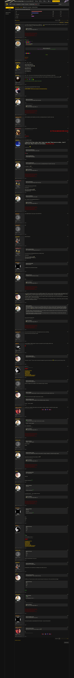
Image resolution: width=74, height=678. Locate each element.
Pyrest (16, 366)
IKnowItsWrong (17, 62)
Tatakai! (16, 343)
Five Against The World (28, 370)
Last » (67, 20)
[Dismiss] (68, 1)
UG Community (17, 7)
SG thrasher (17, 86)
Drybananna (17, 128)
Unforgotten (17, 75)
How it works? (66, 22)
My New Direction (27, 542)
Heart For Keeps (27, 373)
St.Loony (16, 262)
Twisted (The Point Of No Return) (30, 375)
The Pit (21, 7)
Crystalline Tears (27, 371)
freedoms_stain (17, 379)
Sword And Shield (27, 372)
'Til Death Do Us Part (28, 374)
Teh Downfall (17, 236)
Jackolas (16, 293)
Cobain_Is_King (17, 407)
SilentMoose (17, 180)
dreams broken (17, 24)
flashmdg (16, 213)
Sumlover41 (17, 225)
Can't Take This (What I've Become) (30, 545)
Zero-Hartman (17, 39)
